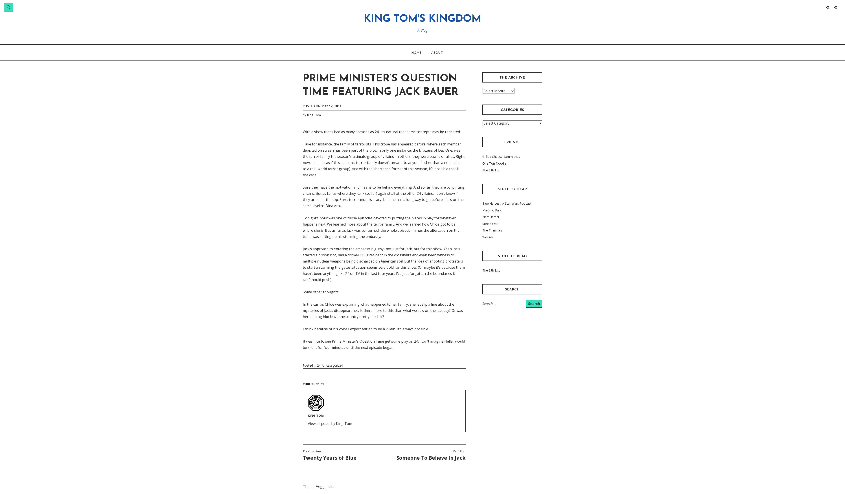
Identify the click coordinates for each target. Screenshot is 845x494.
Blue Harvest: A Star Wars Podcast (506, 203)
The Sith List (491, 170)
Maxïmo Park (491, 210)
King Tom (314, 115)
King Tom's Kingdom (422, 19)
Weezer (487, 237)
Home (416, 52)
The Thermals (492, 230)
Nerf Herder (490, 217)
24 (319, 365)
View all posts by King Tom (330, 423)
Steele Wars (490, 224)
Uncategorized (332, 365)
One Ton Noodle (494, 163)
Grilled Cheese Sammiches (501, 156)
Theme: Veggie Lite (318, 486)
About (437, 52)
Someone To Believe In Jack (431, 455)
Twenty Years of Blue (329, 455)
